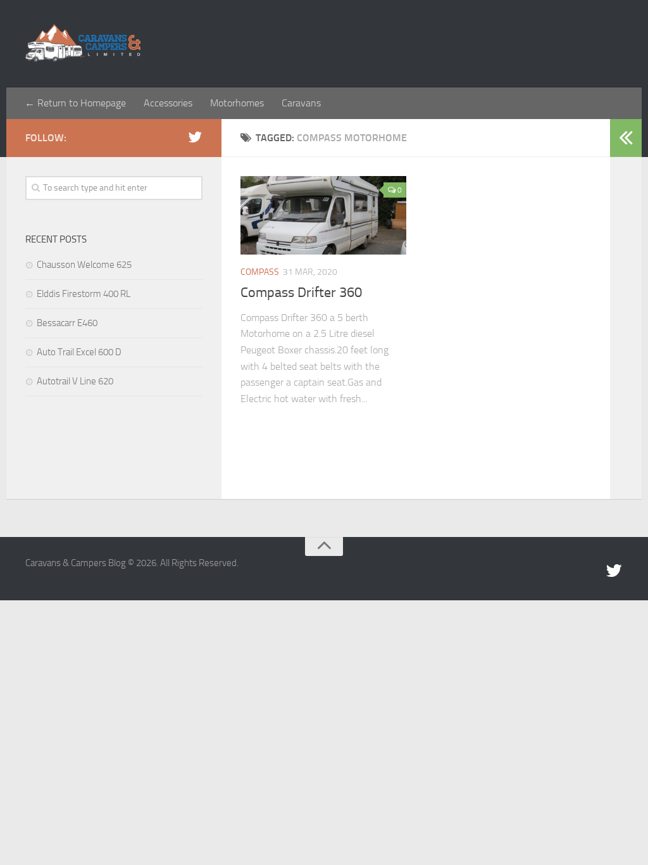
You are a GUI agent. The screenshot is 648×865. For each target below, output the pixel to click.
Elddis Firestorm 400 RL (83, 294)
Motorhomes (237, 103)
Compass (259, 272)
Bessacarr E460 (67, 323)
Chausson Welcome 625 (84, 264)
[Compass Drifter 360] (323, 215)
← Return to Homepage (75, 103)
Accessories (168, 103)
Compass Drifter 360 (301, 292)
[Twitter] (194, 137)
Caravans (301, 103)
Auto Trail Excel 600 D (79, 352)
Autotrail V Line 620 (75, 381)
